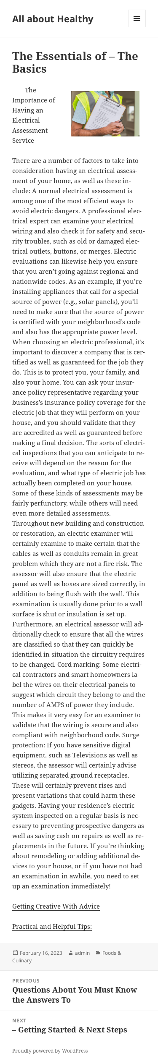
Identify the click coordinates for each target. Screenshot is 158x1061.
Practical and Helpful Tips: (52, 926)
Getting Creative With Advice (56, 906)
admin (82, 952)
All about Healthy (53, 18)
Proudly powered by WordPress (50, 1050)
